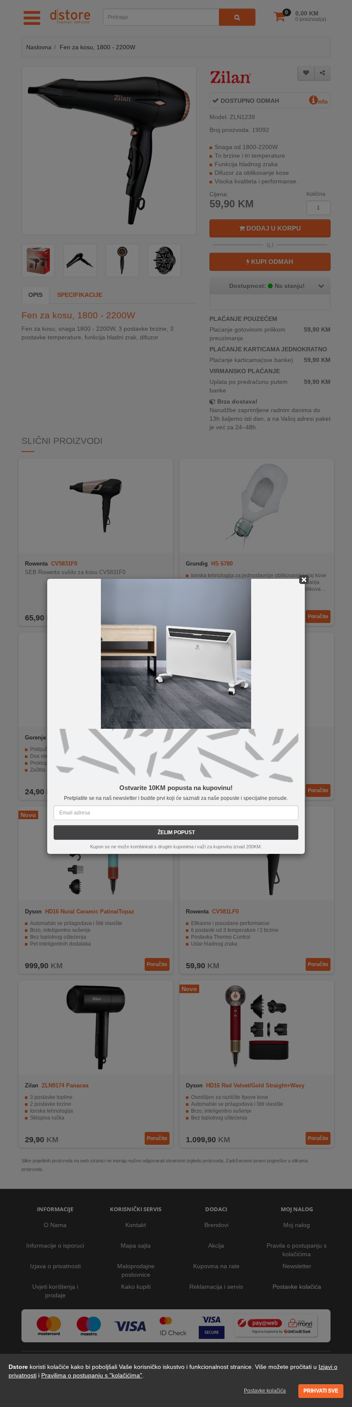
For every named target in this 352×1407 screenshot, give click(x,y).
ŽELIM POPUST (176, 832)
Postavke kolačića (265, 1391)
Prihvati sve (320, 1391)
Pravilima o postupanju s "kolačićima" (91, 1375)
